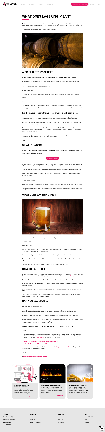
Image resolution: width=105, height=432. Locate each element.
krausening (29, 276)
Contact (92, 4)
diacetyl (72, 276)
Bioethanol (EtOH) (7, 422)
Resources (31, 4)
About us (32, 419)
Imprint (86, 419)
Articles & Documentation (64, 417)
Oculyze (9, 4)
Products (22, 4)
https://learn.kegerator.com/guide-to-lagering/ (35, 356)
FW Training (61, 422)
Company (40, 4)
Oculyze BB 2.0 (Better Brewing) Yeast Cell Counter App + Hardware (40, 341)
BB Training (60, 419)
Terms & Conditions (89, 417)
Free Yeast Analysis (52, 158)
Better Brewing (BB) (8, 417)
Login (99, 4)
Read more (32, 397)
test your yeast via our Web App (64, 347)
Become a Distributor (35, 422)
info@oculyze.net (40, 337)
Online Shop (49, 4)
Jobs (31, 417)
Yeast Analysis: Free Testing (79, 4)
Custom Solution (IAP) (8, 424)
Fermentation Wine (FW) (9, 419)
